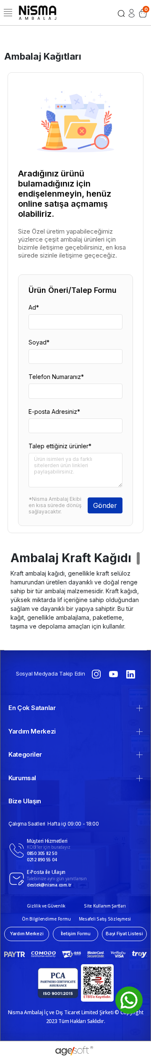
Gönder (105, 505)
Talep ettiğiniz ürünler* (60, 446)
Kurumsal (22, 778)
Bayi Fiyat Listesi (124, 933)
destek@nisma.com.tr (49, 885)
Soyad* (39, 342)
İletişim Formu (76, 933)
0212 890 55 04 (42, 860)
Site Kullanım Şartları (104, 906)
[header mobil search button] (121, 12)
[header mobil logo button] (37, 12)
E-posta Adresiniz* (54, 411)
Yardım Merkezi (32, 731)
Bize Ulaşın (24, 801)
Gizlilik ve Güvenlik (46, 906)
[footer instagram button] (96, 673)
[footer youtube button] (113, 673)
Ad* (34, 307)
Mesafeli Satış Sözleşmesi (105, 919)
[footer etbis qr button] (97, 983)
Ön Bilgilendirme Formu (46, 919)
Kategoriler (25, 754)
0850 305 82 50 (42, 853)
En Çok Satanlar (32, 708)
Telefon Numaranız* (56, 376)
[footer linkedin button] (130, 673)
